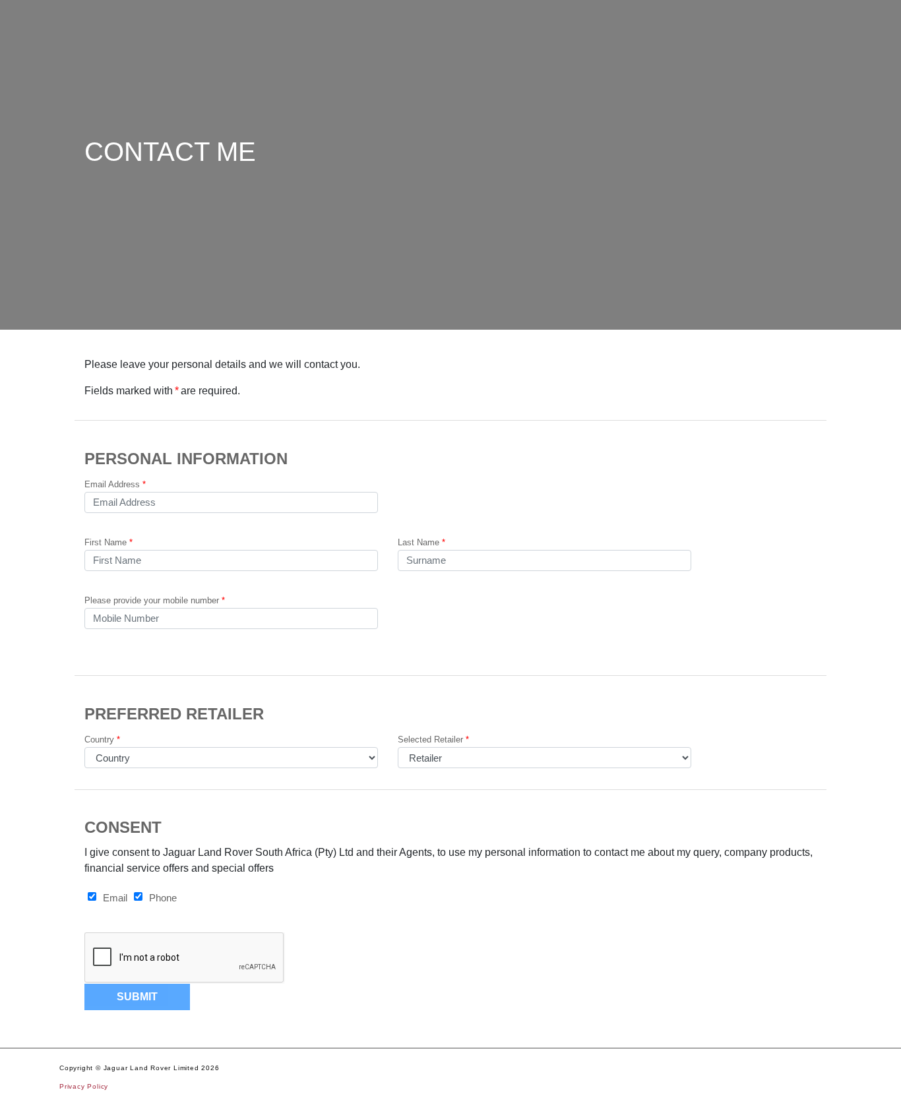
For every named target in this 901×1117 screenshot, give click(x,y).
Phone (163, 897)
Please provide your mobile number (154, 600)
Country (102, 739)
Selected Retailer (433, 739)
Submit (137, 996)
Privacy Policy (83, 1086)
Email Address (115, 484)
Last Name (421, 542)
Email (115, 897)
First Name (108, 542)
